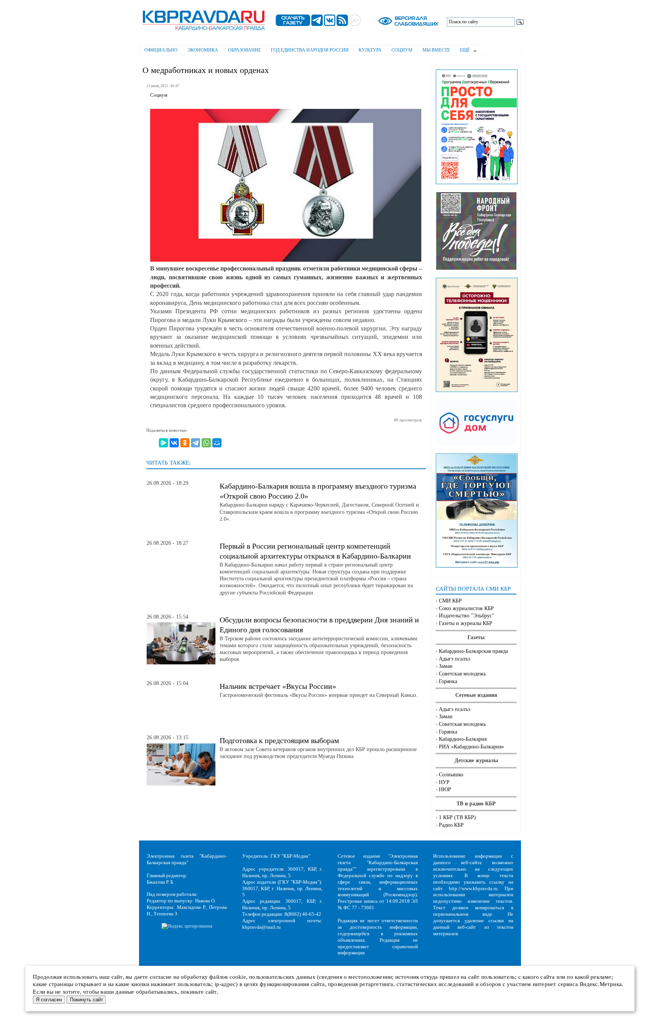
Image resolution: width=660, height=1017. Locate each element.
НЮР (445, 789)
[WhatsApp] (206, 442)
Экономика (203, 50)
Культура (370, 50)
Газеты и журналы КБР (465, 623)
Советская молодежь (462, 674)
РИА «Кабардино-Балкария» (471, 747)
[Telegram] (195, 442)
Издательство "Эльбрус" (466, 616)
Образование (244, 50)
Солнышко (451, 774)
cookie (238, 977)
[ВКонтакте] (174, 442)
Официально (161, 50)
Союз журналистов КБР (466, 608)
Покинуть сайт (86, 999)
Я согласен (49, 999)
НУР (444, 782)
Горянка (448, 681)
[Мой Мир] (217, 442)
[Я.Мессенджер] (163, 442)
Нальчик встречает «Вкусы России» (278, 686)
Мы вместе (436, 50)
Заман (446, 666)
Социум (401, 50)
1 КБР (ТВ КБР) (457, 817)
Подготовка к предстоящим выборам (279, 740)
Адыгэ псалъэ (454, 659)
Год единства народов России (310, 50)
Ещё (462, 50)
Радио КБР (451, 825)
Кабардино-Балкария (463, 739)
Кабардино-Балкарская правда (473, 651)
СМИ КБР (450, 601)
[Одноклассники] (184, 442)
